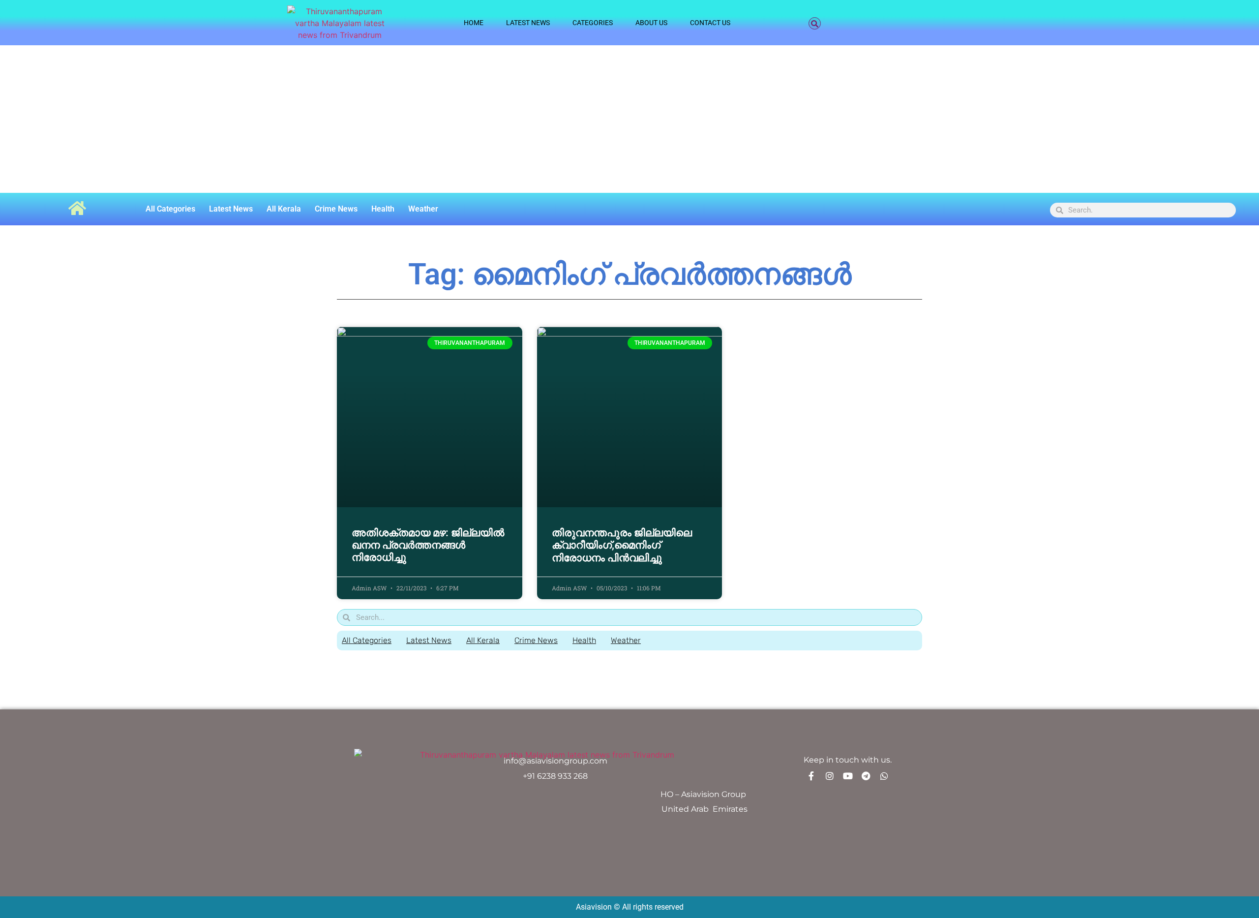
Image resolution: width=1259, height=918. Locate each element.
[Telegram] (866, 775)
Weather (423, 209)
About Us (651, 23)
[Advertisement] (629, 119)
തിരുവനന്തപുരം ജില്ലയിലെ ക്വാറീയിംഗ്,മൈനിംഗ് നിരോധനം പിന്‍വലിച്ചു (622, 545)
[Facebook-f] (811, 775)
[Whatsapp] (884, 775)
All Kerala (284, 209)
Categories (592, 23)
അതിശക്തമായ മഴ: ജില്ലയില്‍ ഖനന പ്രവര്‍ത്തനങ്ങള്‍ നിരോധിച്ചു (428, 545)
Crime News (336, 209)
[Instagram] (829, 775)
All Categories (170, 209)
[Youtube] (847, 775)
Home (473, 23)
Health (382, 209)
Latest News (528, 23)
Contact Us (710, 23)
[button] (815, 23)
